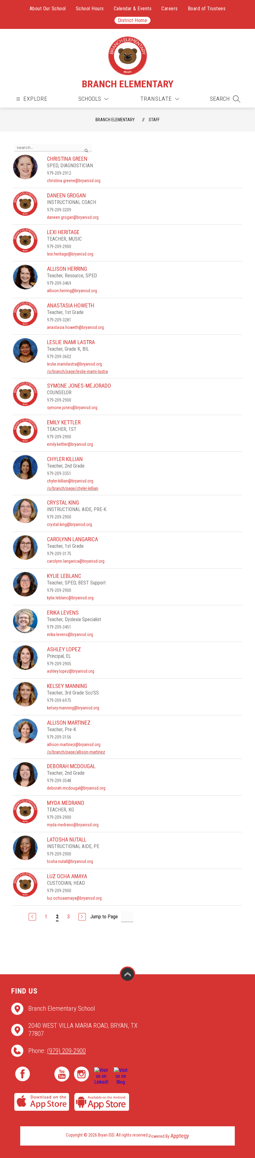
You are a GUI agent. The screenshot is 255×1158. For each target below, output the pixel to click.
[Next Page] (82, 916)
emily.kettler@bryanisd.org (70, 444)
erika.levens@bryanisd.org (70, 634)
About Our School (48, 9)
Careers (169, 9)
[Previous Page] (32, 916)
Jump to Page (104, 917)
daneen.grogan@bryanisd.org (73, 217)
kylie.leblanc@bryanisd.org (70, 597)
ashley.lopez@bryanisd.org (70, 671)
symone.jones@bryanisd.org (72, 407)
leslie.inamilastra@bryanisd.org (74, 364)
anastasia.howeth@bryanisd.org (75, 327)
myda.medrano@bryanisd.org (73, 824)
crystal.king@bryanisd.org (69, 524)
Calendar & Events (133, 9)
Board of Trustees (207, 9)
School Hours (90, 9)
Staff (154, 119)
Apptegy (179, 1136)
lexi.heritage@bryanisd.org (70, 253)
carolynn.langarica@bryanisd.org (75, 561)
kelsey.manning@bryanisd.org (73, 707)
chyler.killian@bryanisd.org (70, 480)
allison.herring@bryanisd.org (72, 290)
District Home (132, 20)
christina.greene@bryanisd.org (73, 180)
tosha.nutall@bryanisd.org (70, 861)
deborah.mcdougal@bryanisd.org (76, 788)
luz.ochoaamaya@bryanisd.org (74, 898)
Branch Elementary (115, 119)
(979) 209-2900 (66, 1050)
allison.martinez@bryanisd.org (73, 744)
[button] (225, 99)
